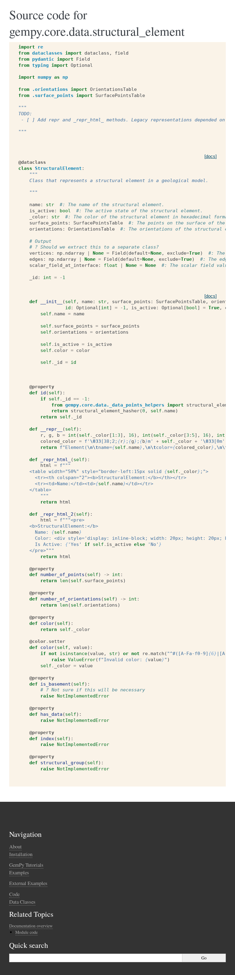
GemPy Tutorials (26, 864)
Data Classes (22, 901)
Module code (26, 932)
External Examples (28, 883)
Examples (19, 872)
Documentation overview (31, 926)
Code (14, 894)
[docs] (210, 156)
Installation (20, 854)
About (15, 846)
